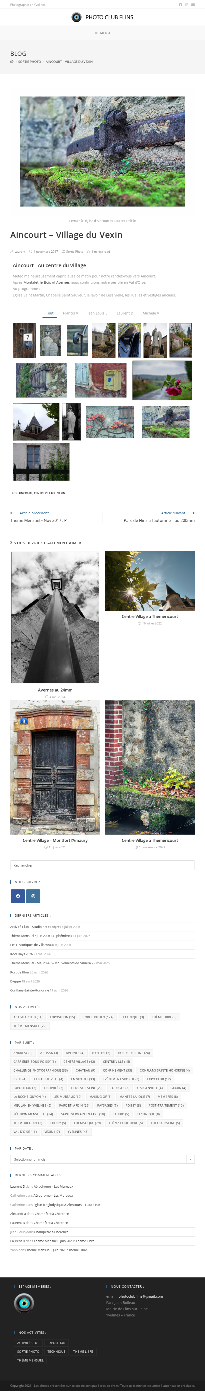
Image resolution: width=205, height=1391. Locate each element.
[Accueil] (12, 61)
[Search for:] (102, 865)
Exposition (62, 1017)
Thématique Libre (125, 1123)
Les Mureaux (68, 1097)
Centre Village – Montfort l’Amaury (55, 840)
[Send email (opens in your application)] (192, 4)
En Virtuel (83, 1079)
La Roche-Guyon (30, 1097)
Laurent (19, 251)
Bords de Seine (134, 1053)
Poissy (133, 1105)
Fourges (120, 1088)
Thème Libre (164, 1017)
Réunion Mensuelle (33, 1114)
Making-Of (101, 1097)
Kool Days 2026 (21, 954)
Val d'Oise (25, 1132)
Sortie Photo (74, 251)
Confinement (117, 1070)
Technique (132, 1017)
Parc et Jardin (74, 1105)
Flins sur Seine (87, 1088)
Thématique (87, 1123)
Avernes (63, 282)
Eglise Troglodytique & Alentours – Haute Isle (67, 1204)
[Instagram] (33, 896)
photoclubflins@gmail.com (140, 1296)
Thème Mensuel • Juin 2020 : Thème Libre (64, 1241)
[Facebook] (18, 896)
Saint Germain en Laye (83, 1114)
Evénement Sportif (121, 1079)
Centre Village (45, 493)
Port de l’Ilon (19, 972)
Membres (168, 1097)
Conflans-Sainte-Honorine (29, 990)
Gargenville (150, 1088)
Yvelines (78, 1132)
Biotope (101, 1053)
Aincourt (25, 493)
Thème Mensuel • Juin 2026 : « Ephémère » (41, 935)
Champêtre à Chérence (52, 1213)
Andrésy (23, 1053)
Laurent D (17, 1186)
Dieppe (15, 981)
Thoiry (58, 1123)
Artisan (49, 1053)
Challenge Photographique (41, 1070)
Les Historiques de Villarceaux (32, 944)
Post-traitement (166, 1105)
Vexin (61, 493)
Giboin (178, 1088)
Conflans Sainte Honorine (165, 1070)
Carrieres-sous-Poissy (35, 1062)
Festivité (54, 1088)
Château (85, 1070)
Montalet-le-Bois (37, 282)
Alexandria (18, 1213)
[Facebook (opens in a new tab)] (180, 4)
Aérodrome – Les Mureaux (53, 1186)
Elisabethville (48, 1079)
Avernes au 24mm (55, 690)
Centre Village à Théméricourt (150, 616)
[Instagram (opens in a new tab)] (187, 4)
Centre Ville (116, 1062)
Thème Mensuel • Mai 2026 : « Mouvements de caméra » (51, 963)
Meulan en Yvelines (33, 1105)
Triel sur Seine (165, 1123)
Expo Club (159, 1079)
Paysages (107, 1105)
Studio (121, 1114)
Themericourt (28, 1123)
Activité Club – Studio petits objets (35, 926)
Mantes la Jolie (135, 1097)
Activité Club (28, 1017)
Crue (20, 1079)
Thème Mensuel (30, 1026)
